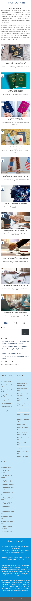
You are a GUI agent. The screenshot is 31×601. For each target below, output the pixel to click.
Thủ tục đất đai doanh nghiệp (22, 399)
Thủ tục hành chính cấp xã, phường (23, 420)
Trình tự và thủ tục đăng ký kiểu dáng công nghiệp (15, 203)
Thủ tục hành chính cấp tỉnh (23, 409)
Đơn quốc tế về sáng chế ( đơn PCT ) (11, 353)
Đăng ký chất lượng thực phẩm (7, 390)
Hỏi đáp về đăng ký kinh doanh (7, 522)
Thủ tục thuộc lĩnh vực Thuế (22, 443)
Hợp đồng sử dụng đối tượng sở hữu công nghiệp (15, 230)
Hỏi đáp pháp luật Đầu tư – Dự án (7, 488)
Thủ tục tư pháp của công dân (23, 452)
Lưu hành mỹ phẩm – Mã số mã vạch (7, 410)
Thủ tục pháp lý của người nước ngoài (22, 433)
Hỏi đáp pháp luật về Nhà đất (7, 512)
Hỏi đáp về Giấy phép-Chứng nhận (6, 527)
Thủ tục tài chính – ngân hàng (23, 438)
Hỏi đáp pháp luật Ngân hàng (7, 498)
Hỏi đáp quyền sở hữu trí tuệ (7, 517)
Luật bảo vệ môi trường (7, 531)
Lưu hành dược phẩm (6, 406)
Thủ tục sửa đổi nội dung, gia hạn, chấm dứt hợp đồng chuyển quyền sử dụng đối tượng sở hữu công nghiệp (15, 257)
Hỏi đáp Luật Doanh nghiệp (6, 471)
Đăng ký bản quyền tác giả (7, 385)
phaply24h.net (15, 2)
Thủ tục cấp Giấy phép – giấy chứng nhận (23, 384)
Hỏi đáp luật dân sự (6, 467)
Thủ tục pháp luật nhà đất (22, 428)
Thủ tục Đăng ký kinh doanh (22, 389)
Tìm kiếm (3, 328)
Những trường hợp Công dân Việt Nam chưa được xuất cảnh (15, 147)
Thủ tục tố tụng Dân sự (22, 448)
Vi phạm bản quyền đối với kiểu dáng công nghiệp (15, 312)
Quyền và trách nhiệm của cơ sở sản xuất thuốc (14, 346)
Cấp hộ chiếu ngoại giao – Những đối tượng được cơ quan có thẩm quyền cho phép (15, 62)
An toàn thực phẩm (6, 381)
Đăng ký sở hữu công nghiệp (6, 395)
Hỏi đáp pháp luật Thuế (7, 503)
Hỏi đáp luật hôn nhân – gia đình (7, 476)
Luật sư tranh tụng (6, 403)
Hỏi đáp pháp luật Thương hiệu (5, 507)
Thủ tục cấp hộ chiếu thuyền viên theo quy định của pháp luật (15, 119)
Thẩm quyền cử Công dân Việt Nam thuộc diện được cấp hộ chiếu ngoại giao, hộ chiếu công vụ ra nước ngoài (15, 175)
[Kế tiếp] (25, 323)
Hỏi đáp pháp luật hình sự (7, 493)
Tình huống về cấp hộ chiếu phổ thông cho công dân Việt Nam (15, 91)
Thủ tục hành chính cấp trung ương (23, 415)
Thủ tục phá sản (21, 424)
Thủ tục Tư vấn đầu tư (22, 456)
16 (22, 323)
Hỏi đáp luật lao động (6, 481)
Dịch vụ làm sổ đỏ (5, 400)
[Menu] (2, 2)
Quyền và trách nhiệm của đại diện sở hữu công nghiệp (15, 285)
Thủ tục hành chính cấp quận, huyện (23, 404)
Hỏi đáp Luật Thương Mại (7, 484)
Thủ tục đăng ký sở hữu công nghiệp (23, 394)
